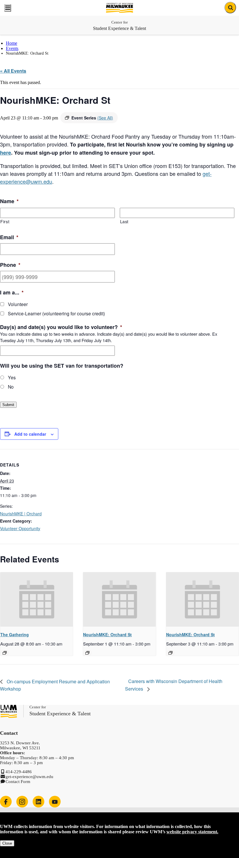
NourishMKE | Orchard (21, 513)
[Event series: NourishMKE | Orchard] (87, 653)
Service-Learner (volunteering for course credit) (56, 313)
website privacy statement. (192, 831)
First (4, 221)
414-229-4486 (19, 771)
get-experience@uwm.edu (29, 776)
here (5, 152)
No (11, 386)
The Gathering (14, 634)
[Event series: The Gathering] (5, 653)
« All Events (13, 70)
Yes (12, 377)
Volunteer (18, 304)
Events (12, 48)
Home (11, 43)
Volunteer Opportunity (20, 528)
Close (7, 843)
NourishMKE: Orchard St (107, 634)
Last (124, 221)
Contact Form (18, 781)
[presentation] (36, 599)
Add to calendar (30, 434)
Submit (8, 405)
